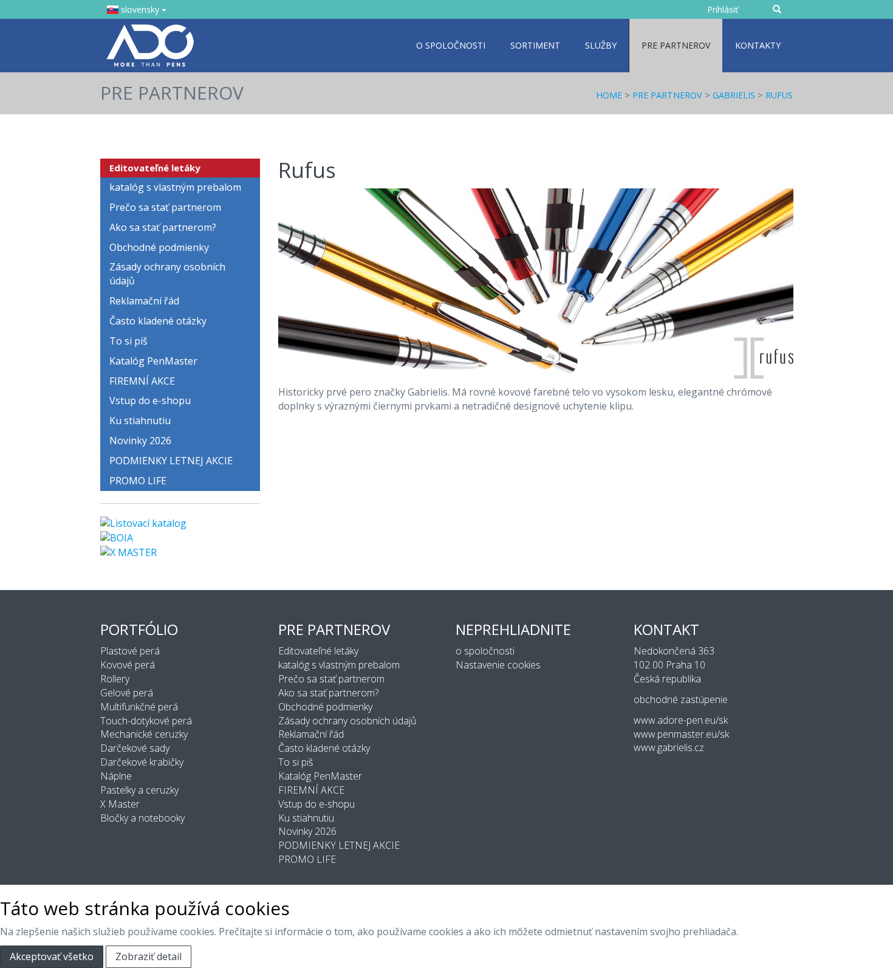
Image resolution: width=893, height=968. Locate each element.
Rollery (114, 678)
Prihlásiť (722, 9)
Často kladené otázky (158, 321)
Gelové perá (126, 692)
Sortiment (535, 45)
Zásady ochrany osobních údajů (167, 273)
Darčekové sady (134, 748)
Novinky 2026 (140, 440)
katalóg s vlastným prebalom (175, 187)
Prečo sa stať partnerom (165, 207)
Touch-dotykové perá (146, 720)
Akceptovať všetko (52, 956)
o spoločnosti (485, 650)
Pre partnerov (676, 45)
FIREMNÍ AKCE (142, 381)
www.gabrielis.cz (669, 747)
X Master (120, 804)
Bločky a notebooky (142, 818)
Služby (601, 45)
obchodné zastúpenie (681, 699)
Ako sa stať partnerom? (162, 227)
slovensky (140, 9)
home (609, 95)
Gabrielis (734, 95)
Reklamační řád (144, 300)
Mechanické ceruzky (144, 734)
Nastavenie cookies (498, 664)
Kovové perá (127, 664)
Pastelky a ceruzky (139, 790)
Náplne (116, 776)
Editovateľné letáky (154, 168)
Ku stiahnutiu (140, 420)
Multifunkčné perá (139, 706)
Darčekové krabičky (141, 762)
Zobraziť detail (148, 956)
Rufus (779, 95)
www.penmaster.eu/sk (681, 734)
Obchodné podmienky (159, 247)
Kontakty (758, 45)
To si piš (128, 341)
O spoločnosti (450, 45)
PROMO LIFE (137, 480)
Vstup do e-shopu (150, 400)
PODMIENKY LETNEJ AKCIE (171, 460)
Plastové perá (130, 650)
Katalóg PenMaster (153, 361)
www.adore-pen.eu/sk (681, 720)
